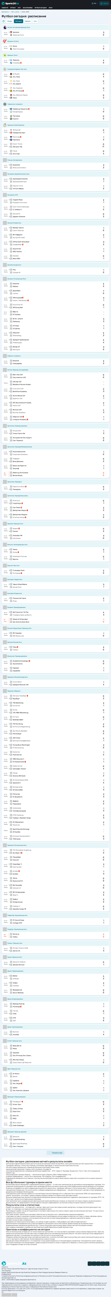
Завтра (27, 21)
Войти (106, 3)
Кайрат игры (23, 1227)
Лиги (50, 8)
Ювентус (64, 1272)
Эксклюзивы (28, 8)
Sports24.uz (11, 1278)
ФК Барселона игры (53, 1227)
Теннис (9, 1269)
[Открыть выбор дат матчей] (4, 21)
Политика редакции (100, 1276)
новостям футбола (57, 1164)
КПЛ (19, 8)
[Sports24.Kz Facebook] (90, 1263)
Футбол (13, 8)
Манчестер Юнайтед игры (37, 1227)
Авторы (4, 1278)
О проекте (5, 1276)
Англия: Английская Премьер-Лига (18, 27)
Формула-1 (24, 1269)
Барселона (11, 1272)
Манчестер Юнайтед (22, 1272)
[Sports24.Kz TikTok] (103, 1263)
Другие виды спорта (35, 1269)
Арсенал (51, 1272)
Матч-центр (15, 12)
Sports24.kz (5, 12)
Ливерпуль (34, 1272)
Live (35, 21)
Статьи (45, 1269)
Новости (5, 8)
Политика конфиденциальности (27, 1276)
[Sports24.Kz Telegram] (94, 1263)
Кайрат (4, 1272)
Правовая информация (84, 1276)
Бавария (58, 1272)
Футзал (4, 1269)
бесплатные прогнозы (23, 1237)
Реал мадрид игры (12, 1227)
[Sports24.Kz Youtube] (98, 1263)
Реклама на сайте (45, 1276)
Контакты (12, 1276)
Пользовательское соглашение (63, 1276)
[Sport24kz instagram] (107, 1263)
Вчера (9, 21)
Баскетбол (16, 1269)
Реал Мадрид (43, 1272)
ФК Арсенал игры (66, 1227)
